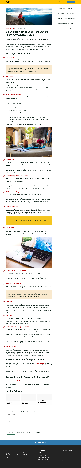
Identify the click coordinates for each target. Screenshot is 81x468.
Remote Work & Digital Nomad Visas (44, 463)
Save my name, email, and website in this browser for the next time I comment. (24, 432)
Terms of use (64, 452)
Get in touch (39, 442)
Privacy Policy (64, 454)
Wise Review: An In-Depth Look (43, 455)
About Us (25, 454)
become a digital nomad (17, 380)
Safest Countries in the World (43, 459)
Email (8, 427)
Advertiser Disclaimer (65, 456)
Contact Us (71, 2)
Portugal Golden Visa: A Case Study (44, 453)
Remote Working (17, 5)
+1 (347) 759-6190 (10, 461)
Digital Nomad (34, 2)
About (59, 2)
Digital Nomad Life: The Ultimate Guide (45, 461)
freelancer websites (39, 363)
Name (8, 421)
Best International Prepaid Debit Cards (44, 457)
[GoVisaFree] (8, 1)
